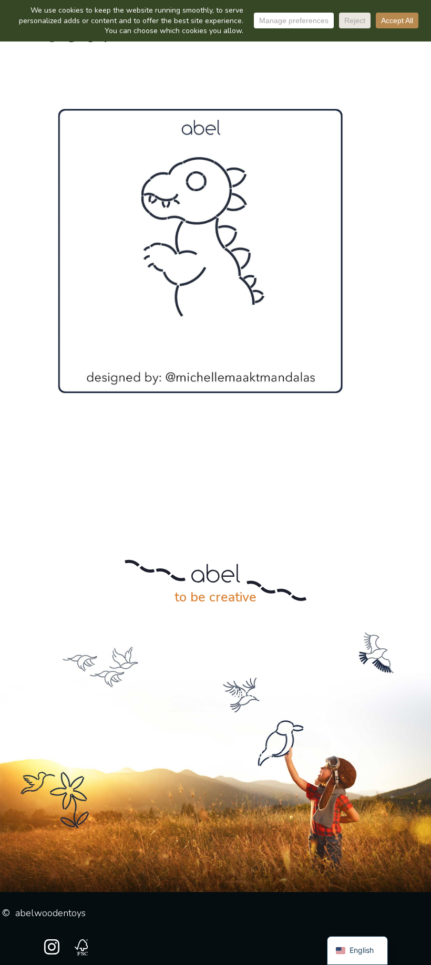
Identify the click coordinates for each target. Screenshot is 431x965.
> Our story (68, 693)
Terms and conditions (286, 693)
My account (80, 754)
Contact (252, 754)
